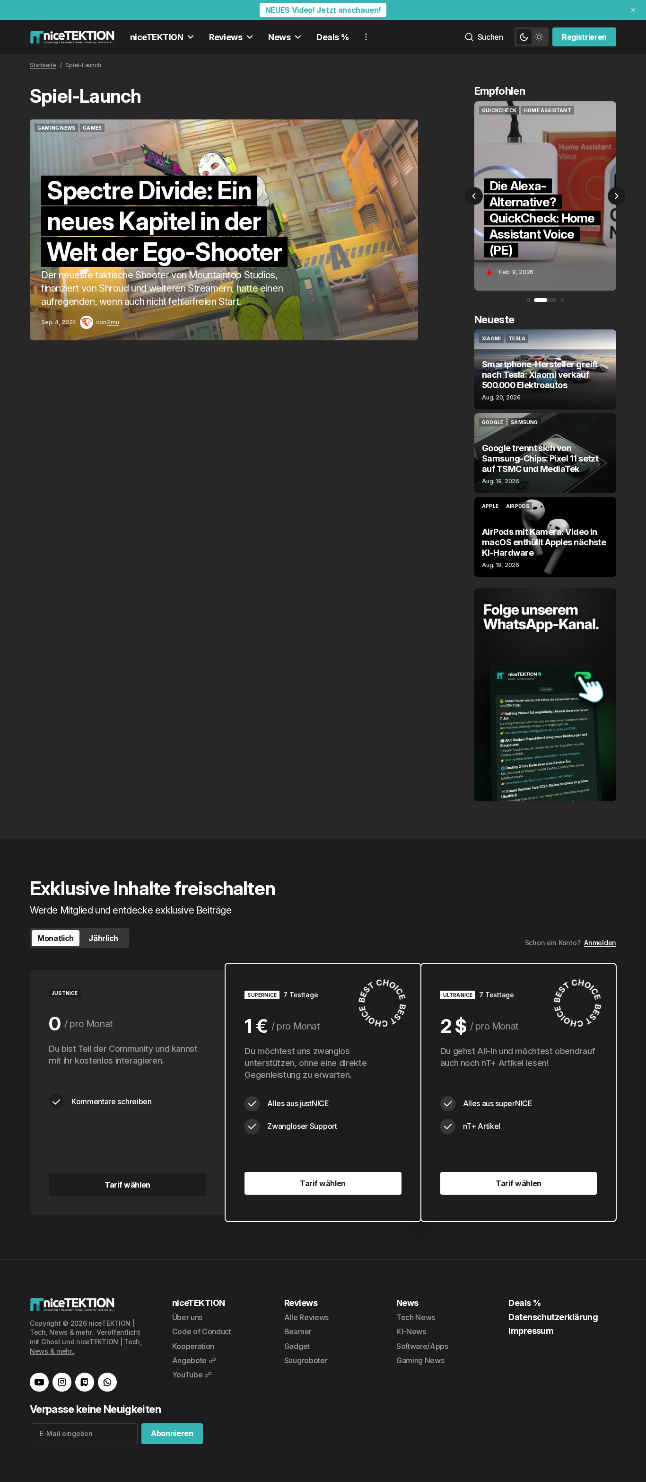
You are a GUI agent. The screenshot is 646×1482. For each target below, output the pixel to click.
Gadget (297, 1346)
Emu (113, 322)
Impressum (530, 1331)
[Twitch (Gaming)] (84, 1382)
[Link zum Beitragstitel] (224, 229)
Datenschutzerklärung (553, 1317)
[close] (632, 9)
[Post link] (545, 369)
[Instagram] (61, 1382)
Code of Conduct (201, 1331)
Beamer (298, 1331)
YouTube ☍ (192, 1374)
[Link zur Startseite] (72, 37)
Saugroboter (305, 1360)
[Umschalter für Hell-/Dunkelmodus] (532, 36)
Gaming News (420, 1360)
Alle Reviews (306, 1317)
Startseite (43, 65)
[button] (474, 196)
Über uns (187, 1317)
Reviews (225, 37)
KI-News (411, 1331)
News (279, 37)
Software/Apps (422, 1346)
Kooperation (193, 1346)
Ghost (51, 1342)
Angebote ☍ (194, 1360)
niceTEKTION (156, 37)
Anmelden (600, 943)
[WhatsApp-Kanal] (107, 1382)
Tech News (415, 1317)
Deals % (332, 37)
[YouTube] (39, 1382)
